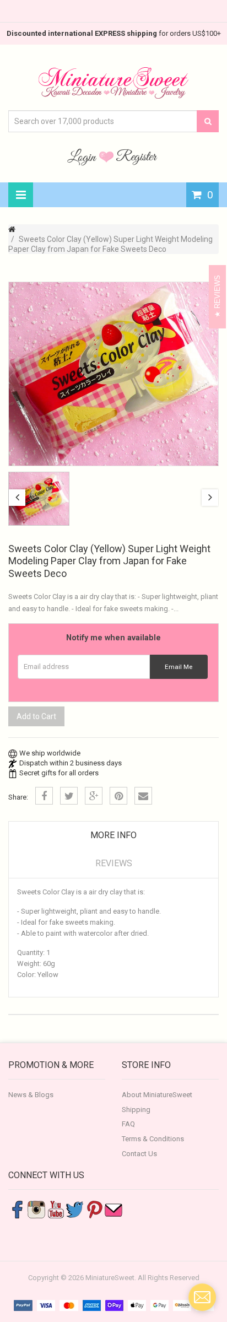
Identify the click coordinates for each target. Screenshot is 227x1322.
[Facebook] (44, 796)
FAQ (128, 1124)
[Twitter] (69, 796)
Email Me (178, 667)
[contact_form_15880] (202, 1297)
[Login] (83, 156)
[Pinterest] (118, 796)
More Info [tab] (113, 835)
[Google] (93, 796)
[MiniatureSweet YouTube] (55, 1209)
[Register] (137, 156)
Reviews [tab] (113, 863)
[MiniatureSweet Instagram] (36, 1209)
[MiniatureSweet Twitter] (75, 1209)
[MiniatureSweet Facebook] (17, 1209)
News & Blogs (30, 1095)
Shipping (136, 1109)
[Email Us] (113, 1209)
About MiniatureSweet (157, 1095)
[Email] (143, 796)
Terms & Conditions (153, 1139)
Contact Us (139, 1154)
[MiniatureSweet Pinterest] (94, 1209)
